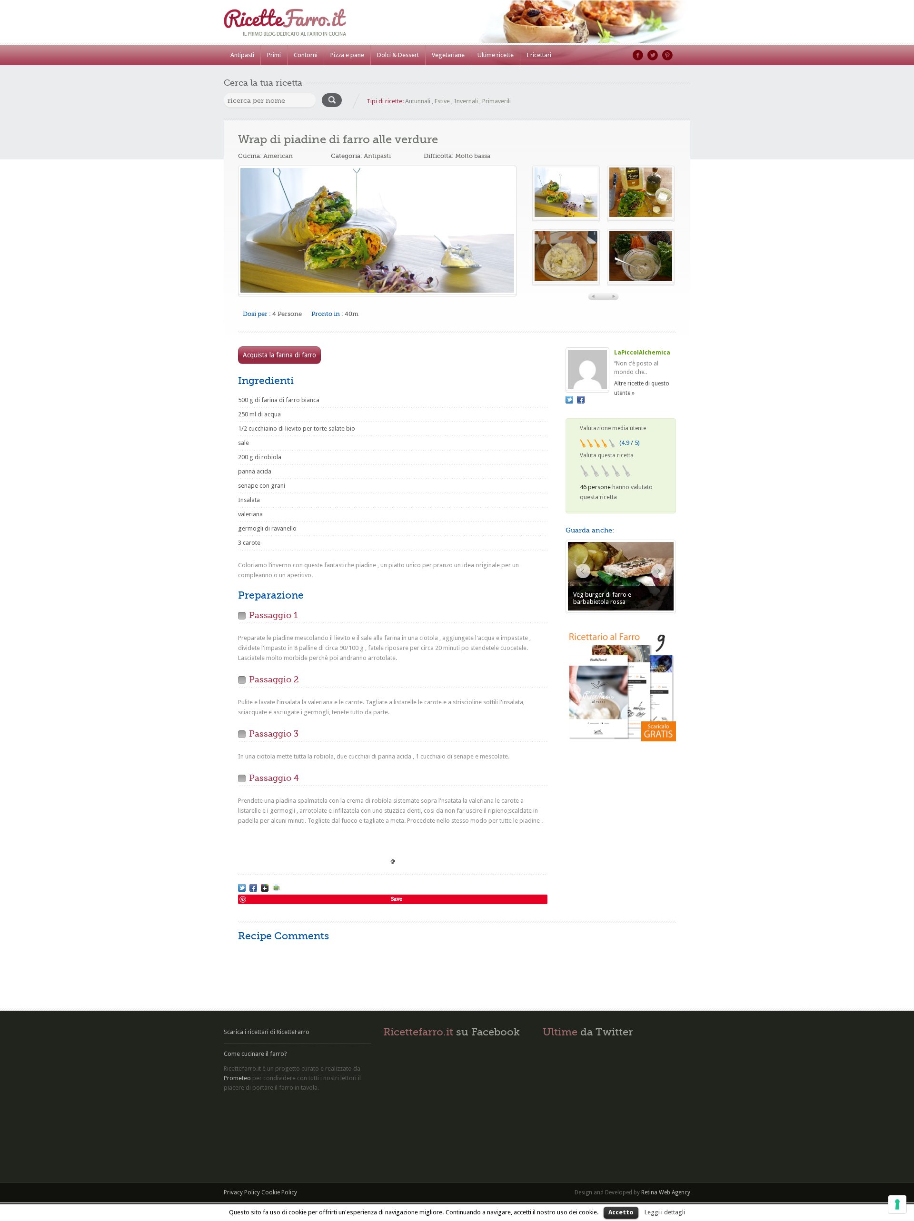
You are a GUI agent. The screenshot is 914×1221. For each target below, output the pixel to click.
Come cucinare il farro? (255, 1053)
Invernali (466, 101)
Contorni (306, 55)
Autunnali (417, 101)
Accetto (621, 1212)
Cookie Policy (279, 1192)
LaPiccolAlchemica (642, 352)
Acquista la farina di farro (279, 355)
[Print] (276, 888)
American (278, 155)
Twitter (652, 55)
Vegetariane (448, 55)
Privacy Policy (242, 1192)
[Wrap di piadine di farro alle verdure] (377, 230)
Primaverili (496, 101)
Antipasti (242, 55)
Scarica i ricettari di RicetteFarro (266, 1031)
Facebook (638, 55)
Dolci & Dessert (398, 55)
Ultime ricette (495, 55)
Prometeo (237, 1078)
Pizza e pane (347, 55)
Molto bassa (472, 155)
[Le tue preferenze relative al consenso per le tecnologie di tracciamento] (897, 1204)
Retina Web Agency (665, 1192)
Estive (442, 101)
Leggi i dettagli (665, 1212)
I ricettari (539, 55)
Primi (274, 55)
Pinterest (667, 55)
